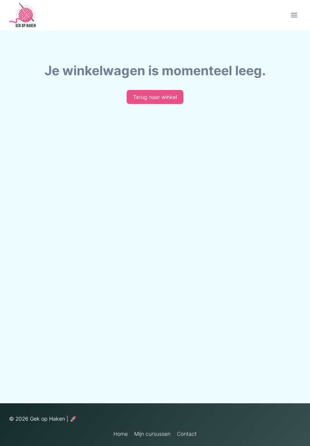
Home (120, 434)
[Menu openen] (294, 15)
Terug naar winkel (155, 97)
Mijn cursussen (152, 434)
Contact (187, 434)
